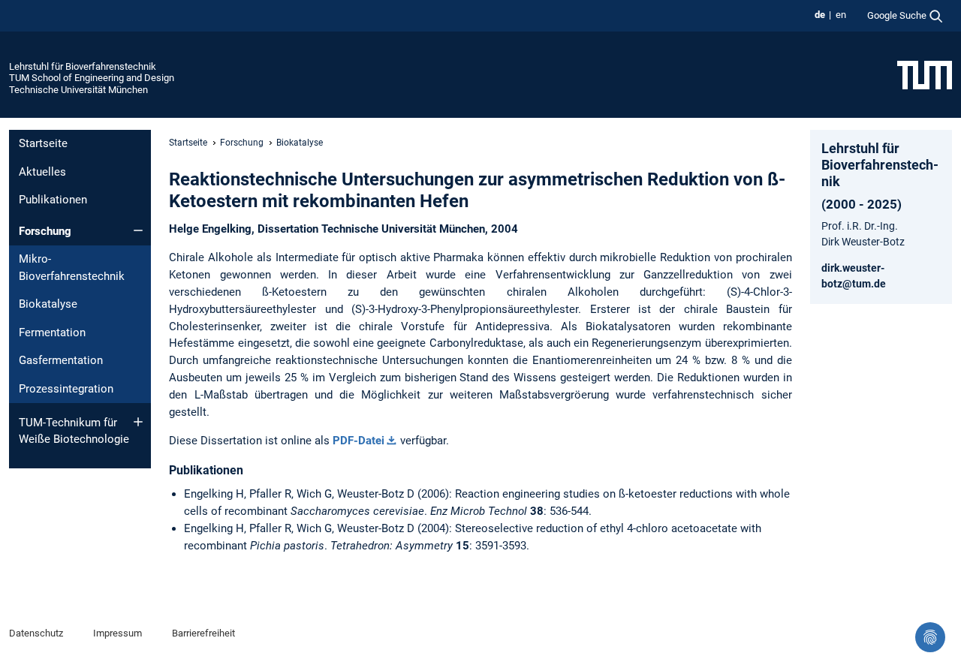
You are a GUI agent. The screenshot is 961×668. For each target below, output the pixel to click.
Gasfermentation (61, 360)
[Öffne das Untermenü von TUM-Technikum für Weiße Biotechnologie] (138, 422)
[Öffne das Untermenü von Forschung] (138, 230)
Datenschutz (36, 633)
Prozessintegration (66, 389)
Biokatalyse (48, 304)
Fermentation (52, 332)
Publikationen (53, 199)
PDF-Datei (358, 440)
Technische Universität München (78, 89)
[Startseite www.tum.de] (924, 74)
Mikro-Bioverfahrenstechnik (72, 267)
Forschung (45, 231)
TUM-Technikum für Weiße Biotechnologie (74, 431)
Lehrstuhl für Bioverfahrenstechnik (82, 66)
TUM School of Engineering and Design (91, 77)
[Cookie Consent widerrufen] (930, 637)
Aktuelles (42, 172)
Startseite (43, 143)
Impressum (117, 633)
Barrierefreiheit (203, 633)
